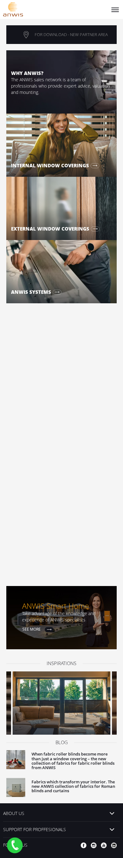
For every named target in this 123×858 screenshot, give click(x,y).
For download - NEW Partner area (71, 34)
